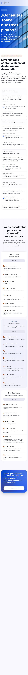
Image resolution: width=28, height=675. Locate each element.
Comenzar (14, 260)
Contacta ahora (13, 488)
